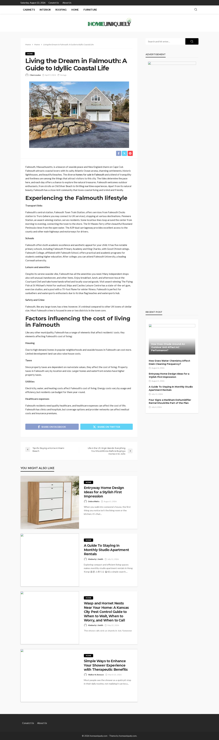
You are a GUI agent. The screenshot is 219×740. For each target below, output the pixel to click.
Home (75, 9)
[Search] (195, 9)
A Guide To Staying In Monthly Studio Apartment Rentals (106, 549)
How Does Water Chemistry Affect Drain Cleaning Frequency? (169, 362)
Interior (45, 9)
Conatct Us (53, 2)
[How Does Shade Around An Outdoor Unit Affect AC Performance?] (172, 339)
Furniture (90, 9)
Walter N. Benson (96, 674)
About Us (67, 2)
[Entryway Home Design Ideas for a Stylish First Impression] (50, 502)
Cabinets (29, 9)
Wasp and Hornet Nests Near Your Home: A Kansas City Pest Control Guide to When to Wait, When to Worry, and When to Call (106, 611)
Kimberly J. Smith (95, 559)
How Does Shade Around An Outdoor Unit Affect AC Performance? (168, 347)
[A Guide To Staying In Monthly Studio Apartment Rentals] (50, 560)
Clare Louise (35, 75)
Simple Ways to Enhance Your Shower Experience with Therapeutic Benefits (106, 665)
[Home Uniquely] (109, 22)
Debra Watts (93, 501)
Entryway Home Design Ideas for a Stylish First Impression (104, 492)
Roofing (61, 9)
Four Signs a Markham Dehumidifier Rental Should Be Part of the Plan (170, 401)
